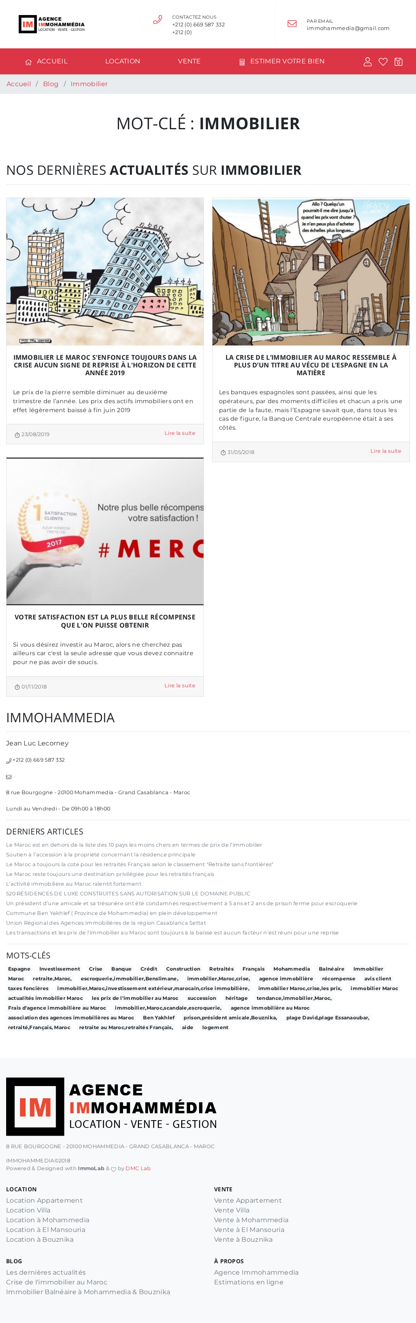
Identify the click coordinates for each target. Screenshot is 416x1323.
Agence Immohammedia (256, 1272)
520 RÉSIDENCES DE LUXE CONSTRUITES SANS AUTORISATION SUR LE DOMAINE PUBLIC (128, 894)
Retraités (221, 969)
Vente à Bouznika (243, 1239)
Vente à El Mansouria (249, 1230)
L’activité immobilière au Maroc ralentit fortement (73, 884)
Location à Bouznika (40, 1239)
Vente (189, 61)
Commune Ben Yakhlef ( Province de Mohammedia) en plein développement (111, 913)
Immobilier (368, 969)
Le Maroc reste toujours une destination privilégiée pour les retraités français (110, 874)
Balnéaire (331, 969)
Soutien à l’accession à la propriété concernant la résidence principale (100, 855)
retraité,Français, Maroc (39, 1027)
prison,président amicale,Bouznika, (230, 1018)
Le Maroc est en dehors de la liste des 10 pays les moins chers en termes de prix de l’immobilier (134, 845)
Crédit (149, 969)
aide (187, 1027)
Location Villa (28, 1210)
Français (253, 969)
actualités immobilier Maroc (45, 998)
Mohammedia (291, 969)
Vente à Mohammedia (251, 1220)
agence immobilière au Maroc (270, 1008)
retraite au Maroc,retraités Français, (126, 1027)
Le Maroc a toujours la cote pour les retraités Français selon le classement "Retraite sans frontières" (140, 864)
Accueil (52, 61)
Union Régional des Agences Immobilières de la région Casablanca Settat (106, 923)
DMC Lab (138, 1168)
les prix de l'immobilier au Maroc (135, 998)
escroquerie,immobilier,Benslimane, (129, 978)
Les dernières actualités (46, 1272)
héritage (236, 998)
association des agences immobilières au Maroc (71, 1018)
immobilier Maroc (374, 988)
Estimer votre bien (287, 61)
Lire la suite (180, 433)
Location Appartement (44, 1200)
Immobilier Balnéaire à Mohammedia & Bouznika (88, 1292)
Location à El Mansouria (45, 1230)
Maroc (16, 978)
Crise (96, 969)
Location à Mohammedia (47, 1220)
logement (215, 1027)
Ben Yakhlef (159, 1018)
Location (122, 61)
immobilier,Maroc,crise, (218, 978)
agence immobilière (286, 978)
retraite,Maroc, (52, 978)
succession (202, 998)
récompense (338, 978)
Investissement (59, 969)
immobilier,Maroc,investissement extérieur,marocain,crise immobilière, (153, 988)
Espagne (19, 969)
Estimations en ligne (249, 1282)
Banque (121, 969)
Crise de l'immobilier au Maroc (56, 1282)
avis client (377, 978)
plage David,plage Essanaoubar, (328, 1018)
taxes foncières (28, 988)
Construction (183, 969)
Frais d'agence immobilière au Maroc (57, 1008)
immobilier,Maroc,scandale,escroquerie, (168, 1008)
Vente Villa (231, 1210)
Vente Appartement (248, 1200)
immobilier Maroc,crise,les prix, (300, 988)
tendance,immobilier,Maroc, (294, 998)
